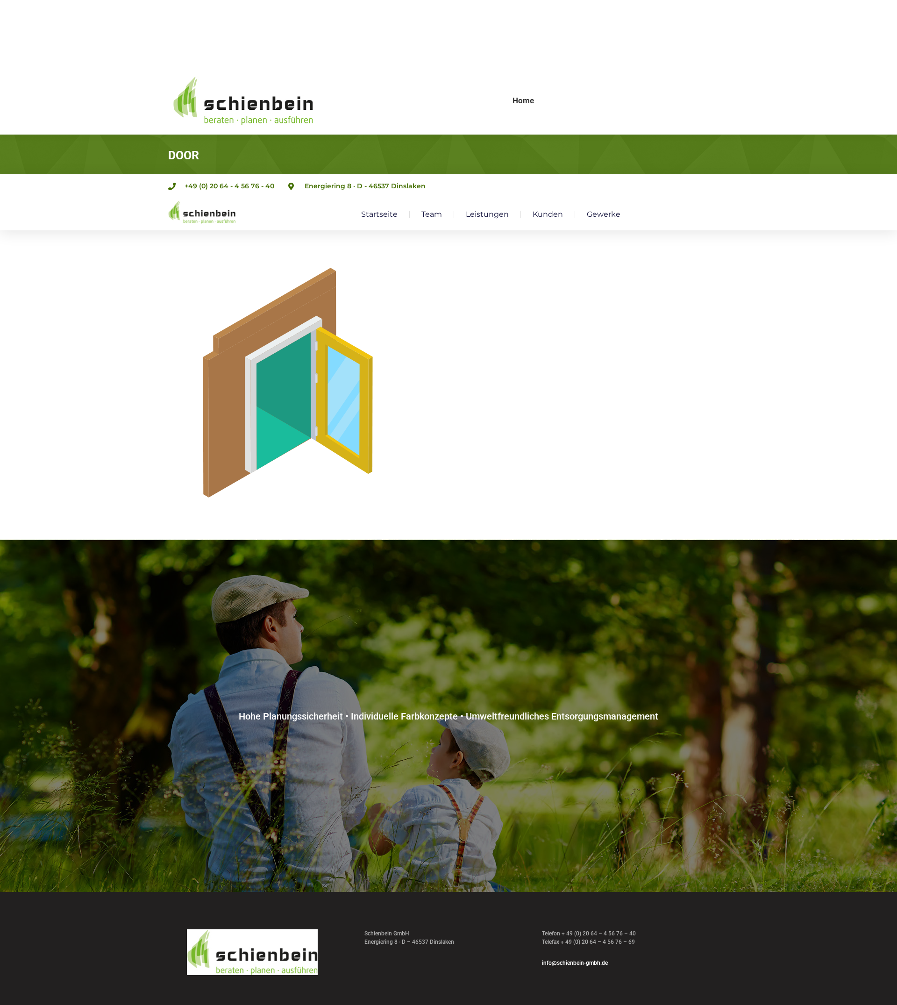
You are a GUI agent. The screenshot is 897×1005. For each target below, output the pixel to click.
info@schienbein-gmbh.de (575, 963)
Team (431, 214)
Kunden (548, 214)
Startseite (379, 214)
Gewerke (603, 214)
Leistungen (487, 214)
